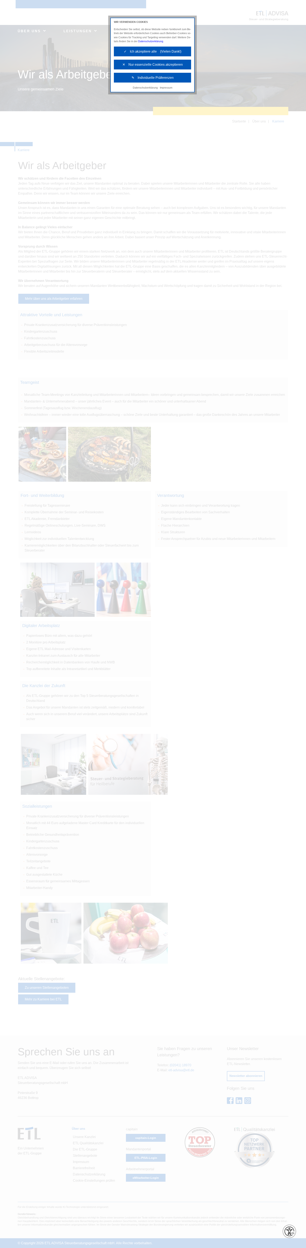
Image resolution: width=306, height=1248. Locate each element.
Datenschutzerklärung (150, 41)
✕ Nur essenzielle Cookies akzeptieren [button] (152, 64)
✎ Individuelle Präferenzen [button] (153, 77)
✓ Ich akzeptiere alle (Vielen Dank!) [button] (152, 51)
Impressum (166, 87)
